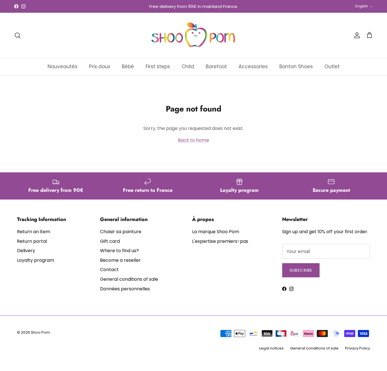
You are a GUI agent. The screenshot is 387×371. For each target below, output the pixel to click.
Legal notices (271, 348)
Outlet (332, 66)
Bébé (128, 66)
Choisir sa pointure (120, 231)
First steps (158, 66)
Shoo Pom (40, 332)
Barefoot (216, 66)
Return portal (32, 241)
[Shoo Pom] (193, 35)
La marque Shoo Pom (215, 231)
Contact (109, 269)
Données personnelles (125, 289)
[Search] (17, 35)
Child (188, 66)
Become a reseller (120, 260)
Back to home (193, 140)
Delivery (26, 250)
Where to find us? (119, 250)
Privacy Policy (357, 348)
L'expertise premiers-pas (220, 241)
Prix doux (99, 66)
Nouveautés (62, 66)
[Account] (355, 35)
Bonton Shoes (296, 66)
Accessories (253, 66)
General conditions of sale (129, 279)
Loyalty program (35, 260)
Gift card (110, 241)
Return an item (33, 231)
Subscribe (301, 270)
